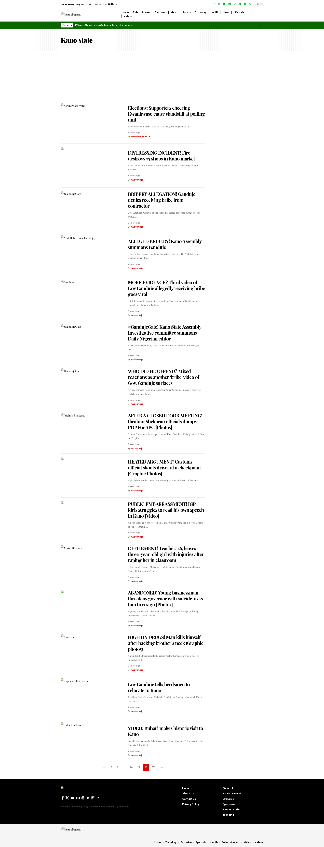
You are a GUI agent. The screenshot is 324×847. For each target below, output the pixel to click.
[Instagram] (235, 4)
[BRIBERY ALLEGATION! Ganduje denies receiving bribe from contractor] (92, 209)
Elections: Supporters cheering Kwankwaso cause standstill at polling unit (166, 114)
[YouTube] (224, 4)
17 (153, 767)
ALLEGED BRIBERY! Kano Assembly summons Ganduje (165, 244)
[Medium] (240, 4)
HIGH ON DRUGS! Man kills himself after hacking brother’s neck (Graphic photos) (165, 643)
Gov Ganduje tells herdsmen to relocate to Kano (159, 687)
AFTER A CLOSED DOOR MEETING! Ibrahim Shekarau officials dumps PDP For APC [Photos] (165, 421)
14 (131, 767)
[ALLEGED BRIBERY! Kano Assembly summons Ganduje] (92, 254)
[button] (260, 25)
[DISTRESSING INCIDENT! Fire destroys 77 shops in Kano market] (92, 165)
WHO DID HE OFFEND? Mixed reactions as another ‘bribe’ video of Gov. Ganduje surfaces (163, 377)
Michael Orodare (140, 136)
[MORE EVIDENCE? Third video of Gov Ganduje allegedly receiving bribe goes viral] (92, 298)
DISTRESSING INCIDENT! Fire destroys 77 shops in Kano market (161, 156)
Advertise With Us (106, 4)
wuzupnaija (137, 179)
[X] (219, 4)
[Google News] (230, 4)
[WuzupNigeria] (82, 831)
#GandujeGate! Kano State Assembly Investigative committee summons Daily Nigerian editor (164, 333)
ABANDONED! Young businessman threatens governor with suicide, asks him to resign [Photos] (165, 598)
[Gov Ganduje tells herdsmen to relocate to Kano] (92, 697)
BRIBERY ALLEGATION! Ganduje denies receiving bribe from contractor (161, 200)
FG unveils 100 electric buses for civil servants (104, 25)
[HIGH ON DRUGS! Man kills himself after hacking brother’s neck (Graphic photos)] (92, 653)
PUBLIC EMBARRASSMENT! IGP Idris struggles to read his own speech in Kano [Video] (166, 510)
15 (138, 767)
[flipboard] (245, 4)
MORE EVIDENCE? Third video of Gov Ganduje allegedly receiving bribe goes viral (166, 288)
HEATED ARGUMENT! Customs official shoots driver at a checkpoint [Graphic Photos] (164, 467)
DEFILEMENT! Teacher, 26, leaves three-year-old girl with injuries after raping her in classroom (166, 554)
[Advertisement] (162, 76)
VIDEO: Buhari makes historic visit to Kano (165, 731)
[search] (260, 14)
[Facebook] (214, 4)
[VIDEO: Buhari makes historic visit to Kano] (92, 741)
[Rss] (250, 4)
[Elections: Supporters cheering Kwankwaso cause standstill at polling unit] (92, 121)
